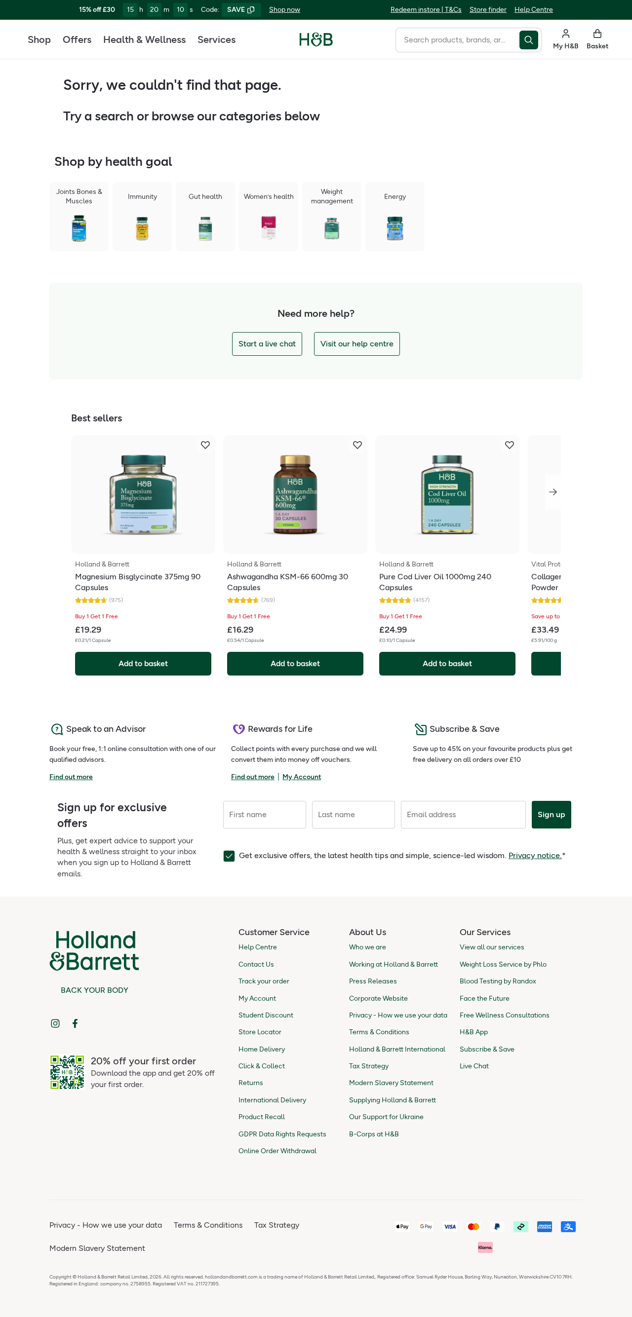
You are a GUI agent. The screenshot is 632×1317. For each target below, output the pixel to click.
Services (217, 39)
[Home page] (316, 39)
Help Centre (533, 9)
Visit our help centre (357, 343)
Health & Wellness (144, 39)
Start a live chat (267, 343)
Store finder (488, 9)
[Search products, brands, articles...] (530, 40)
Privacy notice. (535, 855)
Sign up (551, 814)
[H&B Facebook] (75, 1023)
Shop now (284, 9)
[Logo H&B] (316, 43)
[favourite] (205, 445)
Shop (39, 39)
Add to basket (143, 663)
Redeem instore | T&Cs (426, 9)
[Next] (553, 492)
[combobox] (457, 40)
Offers (77, 39)
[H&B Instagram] (55, 1023)
